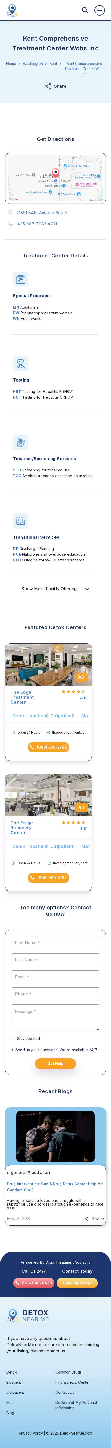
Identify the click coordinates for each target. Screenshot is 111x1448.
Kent (53, 63)
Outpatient (15, 1392)
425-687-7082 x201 (37, 224)
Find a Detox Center (73, 1382)
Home (11, 63)
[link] (33, 1283)
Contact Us (65, 1392)
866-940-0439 (37, 1283)
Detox (11, 1372)
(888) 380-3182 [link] (52, 877)
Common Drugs (69, 1372)
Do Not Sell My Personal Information (76, 1405)
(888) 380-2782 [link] (52, 747)
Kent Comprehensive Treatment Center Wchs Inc (84, 68)
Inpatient (13, 1382)
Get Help (55, 1063)
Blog (10, 1413)
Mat (9, 1402)
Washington (33, 63)
